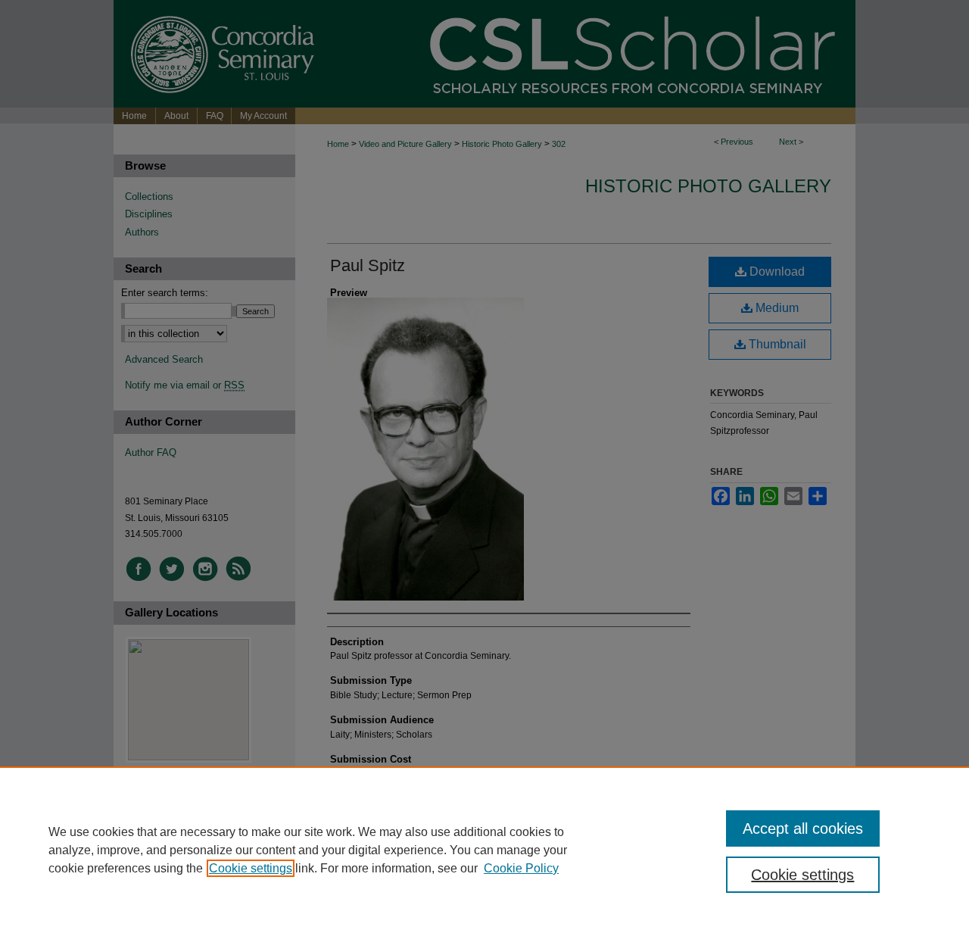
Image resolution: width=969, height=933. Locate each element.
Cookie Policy (521, 868)
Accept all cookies (803, 828)
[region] (484, 849)
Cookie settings (250, 868)
